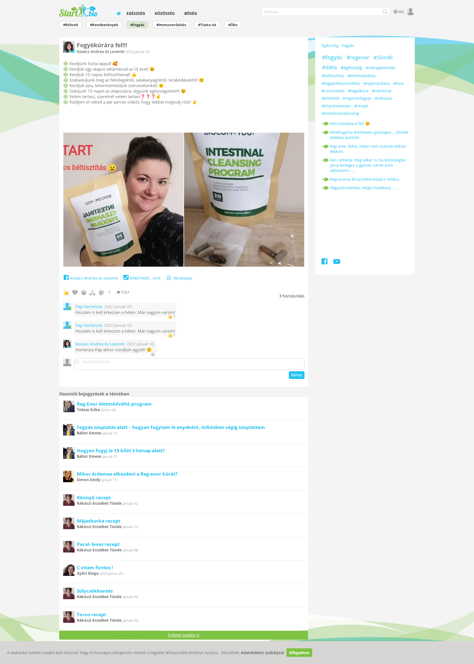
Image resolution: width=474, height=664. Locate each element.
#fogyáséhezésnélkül (341, 83)
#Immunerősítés (171, 25)
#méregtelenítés (381, 67)
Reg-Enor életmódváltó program (114, 404)
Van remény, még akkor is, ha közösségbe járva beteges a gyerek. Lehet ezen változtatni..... (368, 165)
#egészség (351, 68)
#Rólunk (70, 25)
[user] (410, 11)
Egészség (135, 13)
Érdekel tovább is (183, 635)
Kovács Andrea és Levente (101, 51)
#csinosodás (333, 90)
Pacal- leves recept (98, 544)
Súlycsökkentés (95, 591)
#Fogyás (137, 25)
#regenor (358, 57)
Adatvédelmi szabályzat (262, 652)
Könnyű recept (94, 497)
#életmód (330, 98)
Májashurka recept (98, 521)
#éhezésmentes (336, 105)
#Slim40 (383, 57)
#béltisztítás (333, 75)
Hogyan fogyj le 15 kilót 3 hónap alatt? (121, 450)
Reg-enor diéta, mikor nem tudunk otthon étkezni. (368, 149)
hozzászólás (291, 295)
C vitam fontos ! (95, 567)
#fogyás (332, 57)
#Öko (233, 25)
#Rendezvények (104, 25)
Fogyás (348, 45)
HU (401, 11)
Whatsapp (183, 278)
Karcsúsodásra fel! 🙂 (350, 123)
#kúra (398, 83)
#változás (383, 98)
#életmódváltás (362, 75)
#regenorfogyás (357, 98)
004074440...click (144, 278)
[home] (118, 13)
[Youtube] (336, 262)
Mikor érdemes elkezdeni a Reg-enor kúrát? (127, 474)
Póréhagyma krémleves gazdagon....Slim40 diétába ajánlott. (369, 135)
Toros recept (91, 614)
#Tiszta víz (207, 25)
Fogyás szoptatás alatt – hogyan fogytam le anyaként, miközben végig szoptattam (171, 427)
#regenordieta (376, 83)
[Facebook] (325, 262)
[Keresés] (385, 12)
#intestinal (381, 90)
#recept (361, 105)
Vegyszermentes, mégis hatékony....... (364, 187)
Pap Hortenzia (88, 306)
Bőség (190, 13)
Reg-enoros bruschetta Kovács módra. (365, 179)
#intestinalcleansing (340, 113)
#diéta (329, 67)
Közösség (165, 13)
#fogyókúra (358, 90)
